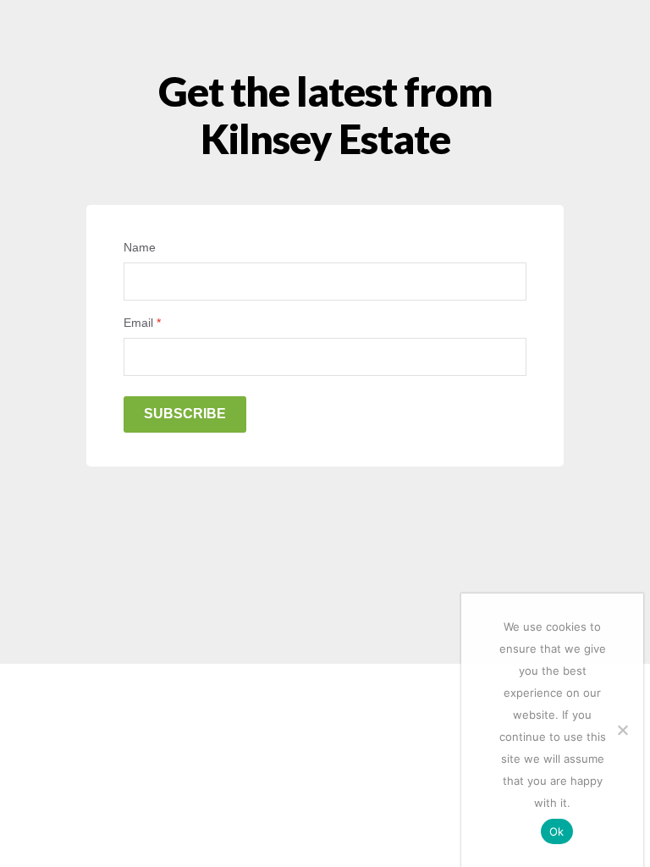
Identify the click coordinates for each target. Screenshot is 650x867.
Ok (557, 831)
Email (142, 322)
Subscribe (185, 413)
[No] (622, 729)
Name (140, 247)
